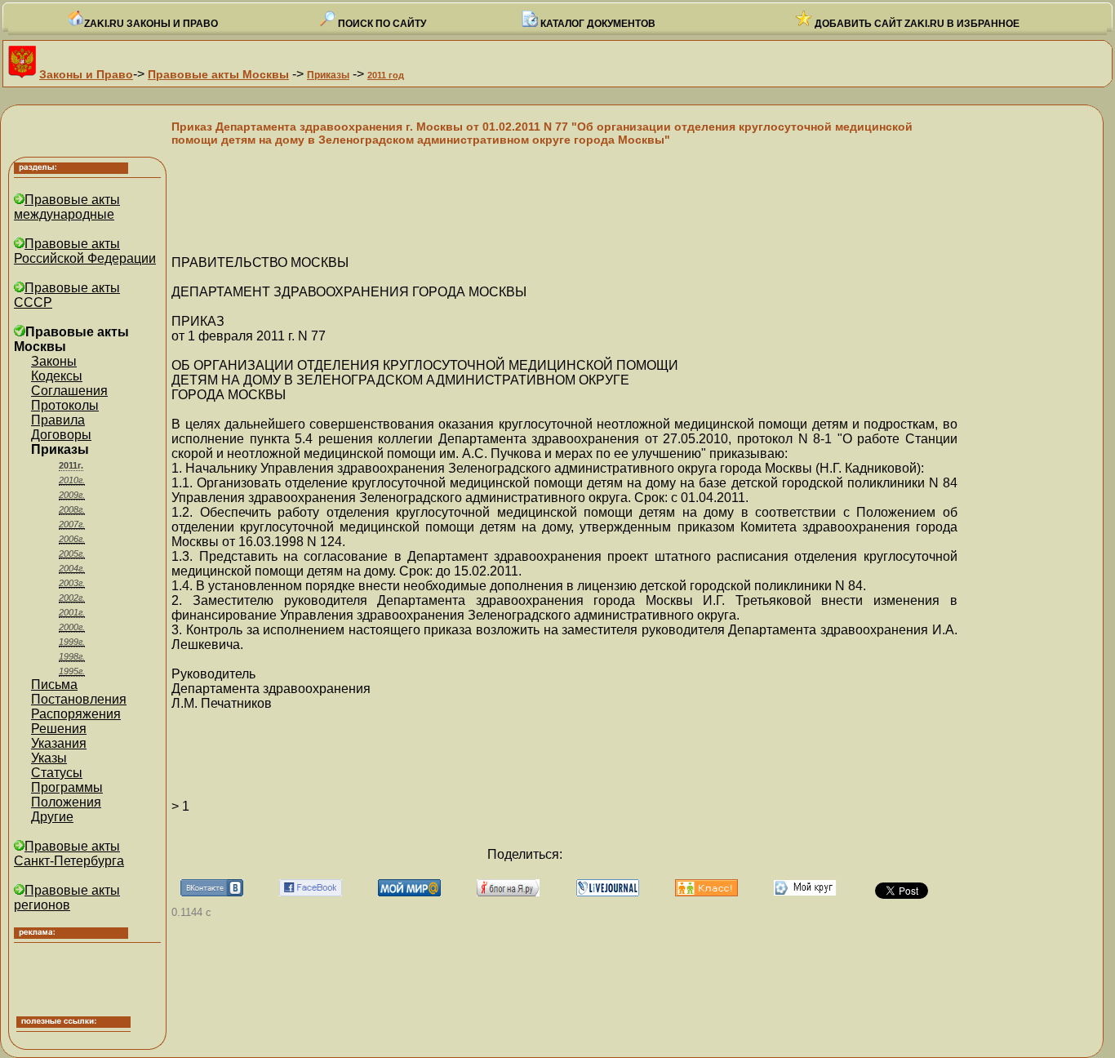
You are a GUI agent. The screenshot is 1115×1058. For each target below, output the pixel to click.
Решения (59, 729)
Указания (59, 743)
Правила (58, 420)
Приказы (328, 75)
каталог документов (596, 23)
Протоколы (65, 405)
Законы (54, 361)
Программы (67, 787)
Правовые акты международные (67, 207)
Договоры (61, 435)
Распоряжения (76, 714)
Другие (52, 817)
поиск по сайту (380, 23)
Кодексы (56, 376)
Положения (66, 802)
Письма (54, 684)
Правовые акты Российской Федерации (85, 251)
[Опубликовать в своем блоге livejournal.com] (607, 892)
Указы (49, 758)
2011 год (385, 75)
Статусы (56, 773)
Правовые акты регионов (67, 897)
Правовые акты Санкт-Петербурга (69, 853)
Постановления (79, 699)
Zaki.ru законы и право (151, 23)
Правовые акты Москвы (218, 74)
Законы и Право (86, 74)
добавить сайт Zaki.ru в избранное (915, 23)
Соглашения (69, 391)
